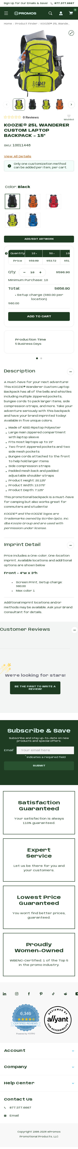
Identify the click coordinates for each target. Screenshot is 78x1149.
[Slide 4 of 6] (60, 104)
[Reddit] (65, 993)
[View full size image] (71, 33)
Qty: (12, 272)
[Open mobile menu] (6, 13)
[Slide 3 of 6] (46, 104)
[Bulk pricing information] (6, 253)
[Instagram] (16, 993)
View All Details (17, 156)
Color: (17, 187)
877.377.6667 (64, 3)
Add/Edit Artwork (39, 239)
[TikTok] (53, 993)
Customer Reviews (25, 630)
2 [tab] (41, 358)
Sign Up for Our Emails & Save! (26, 3)
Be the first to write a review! (35, 687)
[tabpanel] (39, 341)
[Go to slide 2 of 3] (71, 104)
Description (19, 371)
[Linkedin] (4, 993)
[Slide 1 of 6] (19, 104)
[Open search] (50, 13)
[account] (60, 13)
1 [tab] (37, 358)
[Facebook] (28, 993)
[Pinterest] (41, 993)
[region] (21, 117)
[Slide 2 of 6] (32, 104)
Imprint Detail (22, 545)
